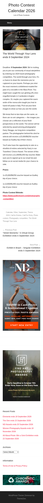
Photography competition (18, 218)
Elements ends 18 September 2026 (17, 417)
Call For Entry (27, 215)
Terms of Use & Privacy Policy (15, 466)
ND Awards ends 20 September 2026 (18, 424)
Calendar (9, 212)
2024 (8, 215)
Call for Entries (16, 215)
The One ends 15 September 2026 (17, 421)
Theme (30, 212)
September (23, 212)
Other (16, 212)
